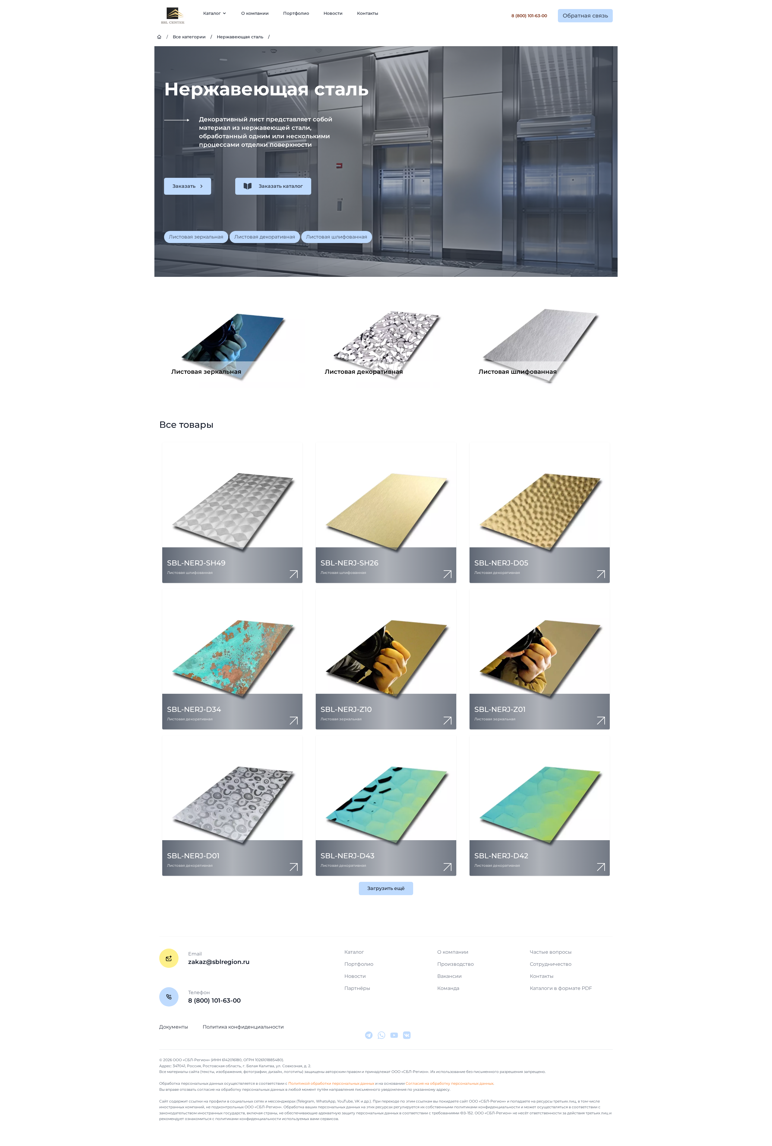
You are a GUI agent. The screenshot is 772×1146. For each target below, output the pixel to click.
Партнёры (357, 988)
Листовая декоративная (264, 237)
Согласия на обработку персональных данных (449, 1083)
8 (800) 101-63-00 (529, 15)
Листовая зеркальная (196, 237)
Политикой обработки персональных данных (331, 1083)
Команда (448, 988)
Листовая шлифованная (336, 237)
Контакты (367, 13)
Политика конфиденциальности (243, 1027)
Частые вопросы (551, 952)
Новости (333, 13)
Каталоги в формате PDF (561, 988)
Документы (173, 1027)
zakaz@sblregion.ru (219, 961)
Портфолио (296, 13)
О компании (255, 13)
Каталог (354, 952)
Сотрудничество (550, 964)
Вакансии (449, 976)
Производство (455, 964)
